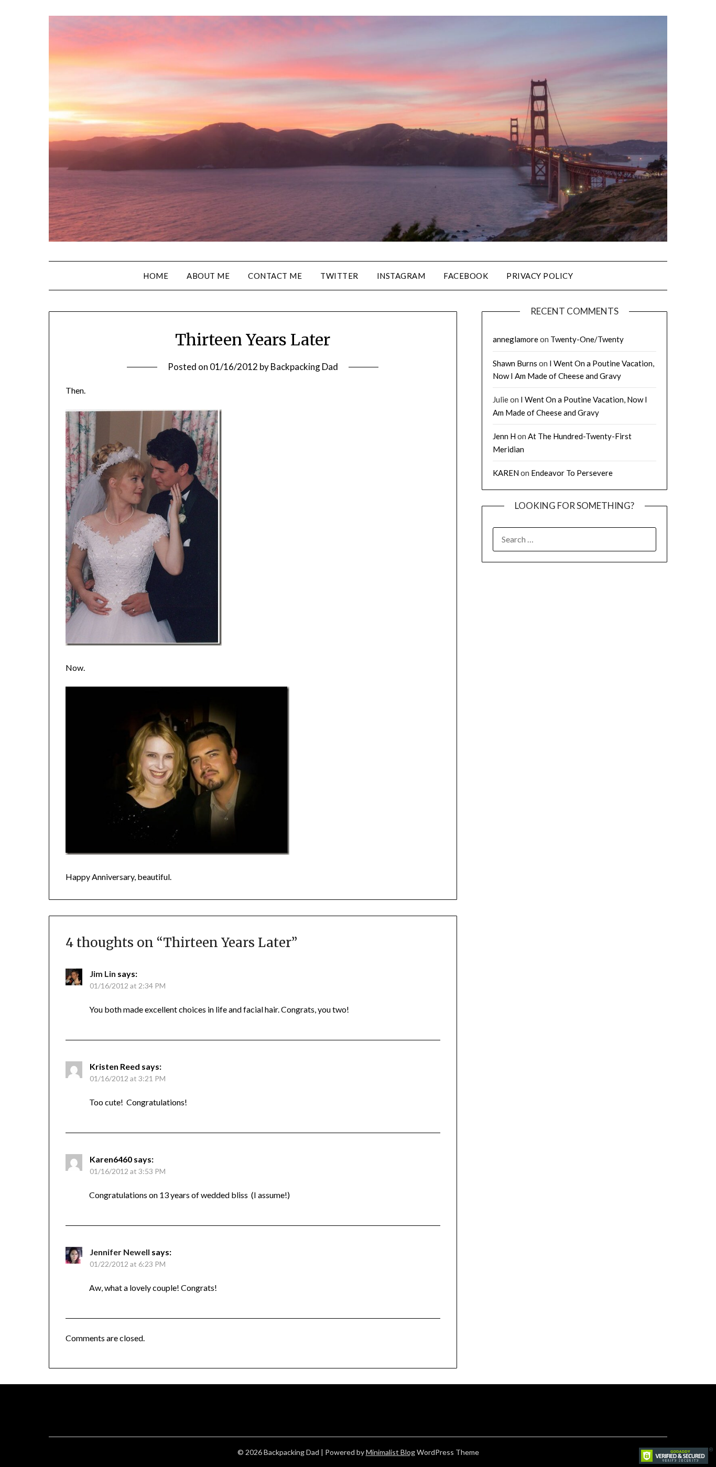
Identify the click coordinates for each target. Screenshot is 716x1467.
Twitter (339, 275)
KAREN (506, 472)
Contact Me (275, 275)
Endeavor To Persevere (572, 472)
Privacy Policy (539, 275)
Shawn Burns (515, 363)
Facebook (465, 275)
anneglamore (515, 339)
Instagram (401, 275)
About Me (208, 275)
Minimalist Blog (390, 1452)
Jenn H (504, 436)
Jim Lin (103, 974)
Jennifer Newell (120, 1252)
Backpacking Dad (304, 366)
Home (155, 275)
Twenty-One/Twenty (587, 339)
